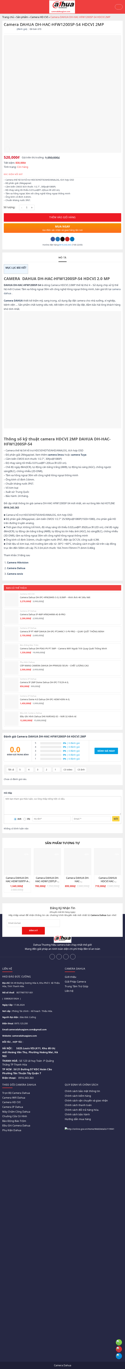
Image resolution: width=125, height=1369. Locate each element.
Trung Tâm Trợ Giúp (76, 986)
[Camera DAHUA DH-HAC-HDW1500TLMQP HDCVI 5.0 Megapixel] (77, 861)
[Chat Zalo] (119, 1356)
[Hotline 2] (119, 1349)
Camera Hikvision (18, 562)
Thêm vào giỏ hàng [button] (19, 872)
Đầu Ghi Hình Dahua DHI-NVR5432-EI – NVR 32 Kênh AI (48, 716)
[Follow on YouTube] (72, 956)
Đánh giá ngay (106, 750)
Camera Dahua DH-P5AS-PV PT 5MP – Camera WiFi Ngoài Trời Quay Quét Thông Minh (63, 648)
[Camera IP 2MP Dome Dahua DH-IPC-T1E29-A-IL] (11, 685)
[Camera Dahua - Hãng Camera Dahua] (62, 7)
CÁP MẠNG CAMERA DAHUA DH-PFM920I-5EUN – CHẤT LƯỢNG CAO (54, 665)
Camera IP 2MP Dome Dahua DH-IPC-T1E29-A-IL (44, 682)
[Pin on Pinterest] (67, 239)
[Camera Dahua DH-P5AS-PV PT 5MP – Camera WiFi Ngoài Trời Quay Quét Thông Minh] (11, 651)
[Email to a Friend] (62, 239)
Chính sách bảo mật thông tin (82, 1091)
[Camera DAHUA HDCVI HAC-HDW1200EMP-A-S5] (107, 861)
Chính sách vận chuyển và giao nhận (86, 1100)
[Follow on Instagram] (59, 956)
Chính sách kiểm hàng (78, 1095)
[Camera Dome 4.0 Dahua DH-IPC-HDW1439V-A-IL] (11, 702)
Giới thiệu (70, 977)
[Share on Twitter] (57, 239)
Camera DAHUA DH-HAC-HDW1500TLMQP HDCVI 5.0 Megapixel (77, 879)
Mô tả (63, 258)
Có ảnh (81, 769)
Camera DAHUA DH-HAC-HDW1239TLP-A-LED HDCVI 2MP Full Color (47, 879)
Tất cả (11, 769)
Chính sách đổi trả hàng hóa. (82, 1109)
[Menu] (3, 6)
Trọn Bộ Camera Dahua (16, 1093)
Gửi (116, 818)
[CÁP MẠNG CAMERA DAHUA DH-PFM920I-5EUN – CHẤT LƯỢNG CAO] (11, 668)
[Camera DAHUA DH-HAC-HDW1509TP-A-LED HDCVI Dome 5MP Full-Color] (17, 861)
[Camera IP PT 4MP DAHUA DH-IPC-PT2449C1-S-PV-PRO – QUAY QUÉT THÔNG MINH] (11, 634)
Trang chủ (8, 17)
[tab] (63, 258)
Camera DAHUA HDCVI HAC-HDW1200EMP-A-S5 (107, 879)
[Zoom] (7, 149)
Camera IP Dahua (12, 1107)
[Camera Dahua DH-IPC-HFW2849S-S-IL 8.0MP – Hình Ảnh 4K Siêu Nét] (11, 600)
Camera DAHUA (13, 300)
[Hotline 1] (119, 1342)
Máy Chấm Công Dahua (16, 1111)
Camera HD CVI (39, 17)
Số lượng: (9, 207)
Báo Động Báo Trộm (14, 1121)
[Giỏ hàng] (119, 6)
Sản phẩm (22, 17)
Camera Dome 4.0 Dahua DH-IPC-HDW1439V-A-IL (45, 699)
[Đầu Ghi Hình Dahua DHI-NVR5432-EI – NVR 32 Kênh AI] (11, 719)
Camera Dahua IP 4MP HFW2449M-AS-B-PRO (42, 614)
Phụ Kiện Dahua (11, 1130)
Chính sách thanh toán (78, 1105)
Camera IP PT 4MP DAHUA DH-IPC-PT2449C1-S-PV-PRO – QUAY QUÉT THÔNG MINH (62, 631)
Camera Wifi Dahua (13, 1097)
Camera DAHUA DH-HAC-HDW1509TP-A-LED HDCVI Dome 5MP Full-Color (17, 879)
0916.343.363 (65, 244)
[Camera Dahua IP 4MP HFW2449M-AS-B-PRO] (11, 617)
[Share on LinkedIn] (72, 239)
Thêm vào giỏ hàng (62, 217)
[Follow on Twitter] (66, 956)
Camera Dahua (16, 568)
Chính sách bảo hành (77, 1114)
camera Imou (56, 454)
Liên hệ (69, 991)
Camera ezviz (15, 573)
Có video (68, 769)
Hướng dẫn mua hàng (78, 1119)
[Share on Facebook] (53, 239)
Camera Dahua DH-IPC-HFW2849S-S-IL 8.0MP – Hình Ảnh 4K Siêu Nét (55, 597)
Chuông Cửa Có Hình (14, 1116)
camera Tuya (78, 454)
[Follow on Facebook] (52, 956)
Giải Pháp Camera (75, 981)
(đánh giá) (22, 29)
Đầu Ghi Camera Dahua (16, 1125)
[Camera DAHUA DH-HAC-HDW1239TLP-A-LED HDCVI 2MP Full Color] (47, 861)
